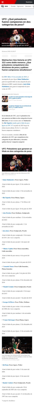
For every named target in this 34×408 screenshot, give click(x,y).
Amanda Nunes (9, 266)
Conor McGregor (9, 320)
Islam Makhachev (23, 79)
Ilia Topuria (8, 123)
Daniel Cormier (9, 287)
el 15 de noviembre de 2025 (15, 77)
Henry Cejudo (8, 248)
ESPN (10, 2)
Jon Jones (6, 231)
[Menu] (2, 2)
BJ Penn (5, 365)
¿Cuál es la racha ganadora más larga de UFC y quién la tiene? (20, 97)
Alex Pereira (7, 213)
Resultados (29, 2)
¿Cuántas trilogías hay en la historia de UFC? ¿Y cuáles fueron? (20, 106)
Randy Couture (8, 383)
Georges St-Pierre (8, 302)
